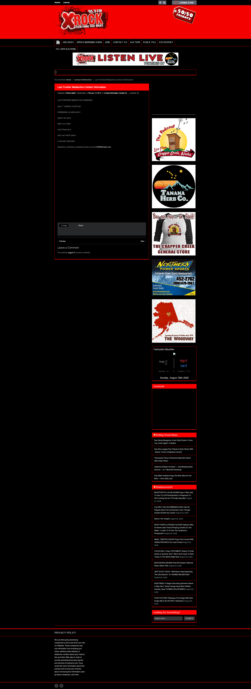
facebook (160, 2)
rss (164, 2)
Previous (62, 240)
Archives (68, 42)
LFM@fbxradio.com (103, 147)
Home (58, 42)
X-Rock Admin (71, 93)
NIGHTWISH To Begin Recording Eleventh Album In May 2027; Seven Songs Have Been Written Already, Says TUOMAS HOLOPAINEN (173, 586)
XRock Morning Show (89, 42)
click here (75, 675)
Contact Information (83, 80)
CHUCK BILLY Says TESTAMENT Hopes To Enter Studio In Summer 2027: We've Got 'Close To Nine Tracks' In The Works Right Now (174, 554)
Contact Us (120, 42)
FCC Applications (66, 49)
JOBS (107, 42)
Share (80, 226)
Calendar (66, 2)
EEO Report (166, 42)
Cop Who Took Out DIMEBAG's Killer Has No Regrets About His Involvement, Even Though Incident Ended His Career (172, 510)
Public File (149, 42)
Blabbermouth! (164, 487)
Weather (57, 2)
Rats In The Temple (162, 519)
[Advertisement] (174, 96)
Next (143, 240)
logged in (71, 253)
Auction (135, 42)
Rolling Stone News (167, 435)
